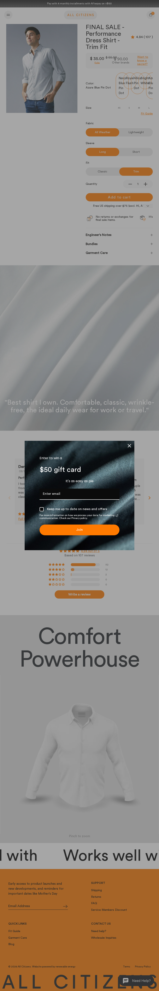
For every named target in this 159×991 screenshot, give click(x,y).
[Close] (129, 446)
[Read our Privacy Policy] (116, 515)
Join (79, 529)
